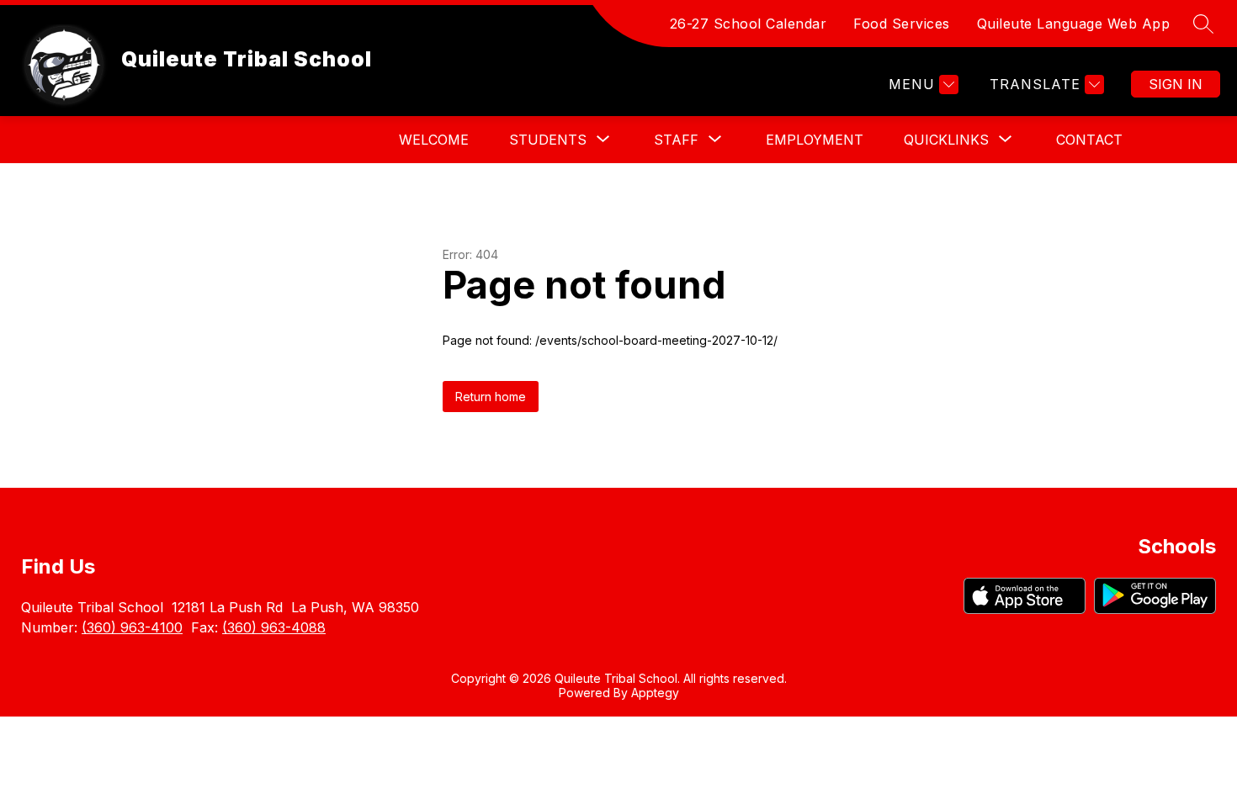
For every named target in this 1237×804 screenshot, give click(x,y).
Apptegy (655, 692)
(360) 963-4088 (274, 627)
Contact (1089, 139)
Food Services (901, 23)
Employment (814, 139)
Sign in (1175, 84)
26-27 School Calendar (748, 23)
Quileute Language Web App (1074, 23)
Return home (490, 396)
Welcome (434, 139)
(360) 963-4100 (132, 627)
